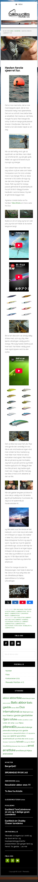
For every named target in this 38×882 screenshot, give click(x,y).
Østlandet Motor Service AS (19, 746)
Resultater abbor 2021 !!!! (18, 785)
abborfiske (16, 698)
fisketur (10, 715)
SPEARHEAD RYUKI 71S (16, 772)
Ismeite (19, 720)
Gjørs (6, 719)
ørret (31, 745)
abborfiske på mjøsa (28, 698)
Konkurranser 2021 (12, 678)
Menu (20, 4)
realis (8, 736)
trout (32, 742)
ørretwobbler (8, 754)
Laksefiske (25, 720)
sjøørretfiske (10, 623)
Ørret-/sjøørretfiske (18, 611)
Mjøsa (21, 723)
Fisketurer (27, 609)
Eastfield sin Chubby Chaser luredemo (15, 822)
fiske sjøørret (16, 619)
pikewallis (17, 621)
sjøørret (25, 621)
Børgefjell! (10, 766)
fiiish (31, 712)
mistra (16, 723)
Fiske (7, 675)
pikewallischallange (24, 727)
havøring (25, 619)
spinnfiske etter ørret (21, 738)
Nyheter (8, 611)
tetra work (18, 625)
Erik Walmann (18, 609)
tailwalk (20, 741)
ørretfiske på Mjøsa (24, 751)
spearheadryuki (8, 739)
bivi (15, 617)
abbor (6, 698)
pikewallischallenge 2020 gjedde (15, 730)
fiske (4, 715)
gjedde (17, 715)
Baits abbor (18, 702)
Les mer (24, 846)
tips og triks (27, 742)
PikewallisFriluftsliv (19, 14)
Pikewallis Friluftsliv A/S (14, 682)
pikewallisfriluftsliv (8, 733)
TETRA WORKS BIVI (26, 216)
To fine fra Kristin (13, 791)
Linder (31, 720)
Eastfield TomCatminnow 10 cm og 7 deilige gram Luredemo (17, 812)
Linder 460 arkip (8, 723)
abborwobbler (6, 703)
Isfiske (13, 719)
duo (17, 707)
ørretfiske (9, 750)
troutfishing (7, 746)
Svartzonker (12, 742)
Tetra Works (16, 203)
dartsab (13, 707)
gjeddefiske (27, 715)
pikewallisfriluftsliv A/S (20, 733)
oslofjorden (9, 621)
